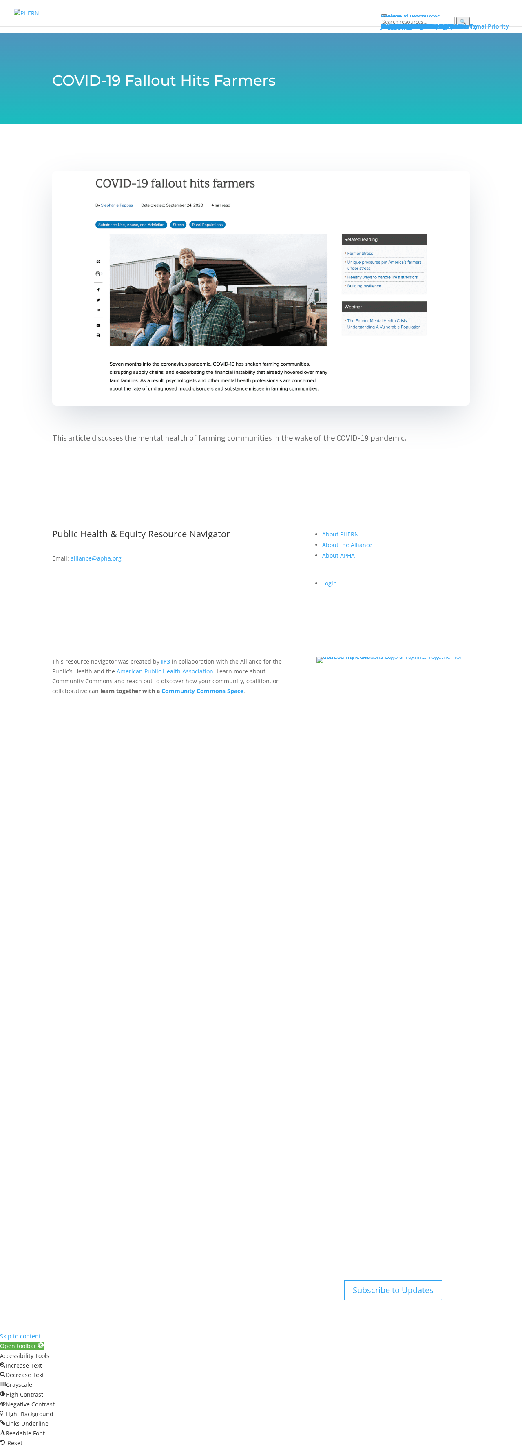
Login (329, 583)
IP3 (165, 661)
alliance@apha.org (96, 558)
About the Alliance (347, 545)
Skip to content (20, 1336)
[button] (22, 1346)
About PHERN (340, 534)
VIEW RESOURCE (92, 464)
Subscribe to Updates (393, 1290)
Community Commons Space (202, 691)
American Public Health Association (165, 671)
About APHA (339, 555)
